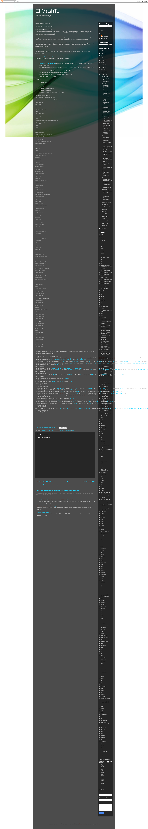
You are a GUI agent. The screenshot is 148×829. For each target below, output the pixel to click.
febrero (104, 223)
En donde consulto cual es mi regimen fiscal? (107, 116)
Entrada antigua (89, 481)
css (101, 423)
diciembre (105, 76)
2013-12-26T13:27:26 (131, 358)
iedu (102, 527)
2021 (102, 55)
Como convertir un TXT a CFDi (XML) (107, 148)
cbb (102, 292)
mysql (102, 580)
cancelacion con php (106, 279)
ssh (101, 682)
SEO (102, 664)
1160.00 (55, 358)
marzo (104, 220)
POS (102, 619)
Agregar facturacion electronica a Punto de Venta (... (107, 86)
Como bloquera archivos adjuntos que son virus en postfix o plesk (57, 490)
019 (86, 391)
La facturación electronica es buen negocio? (106, 186)
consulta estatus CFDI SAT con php (106, 350)
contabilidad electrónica (104, 358)
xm (101, 747)
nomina (56, 430)
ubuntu (102, 708)
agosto (104, 209)
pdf (101, 610)
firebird (102, 478)
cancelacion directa (106, 281)
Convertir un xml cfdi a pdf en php (106, 372)
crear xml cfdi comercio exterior (105, 387)
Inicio (67, 481)
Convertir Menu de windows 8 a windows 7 (107, 122)
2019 (102, 60)
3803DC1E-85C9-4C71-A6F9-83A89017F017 (78, 408)
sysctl (102, 690)
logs (102, 564)
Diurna (90, 388)
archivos (103, 251)
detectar (103, 429)
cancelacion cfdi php (106, 272)
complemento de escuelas (105, 326)
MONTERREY (75, 361)
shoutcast (103, 670)
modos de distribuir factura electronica (107, 191)
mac (102, 568)
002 (85, 395)
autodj (102, 253)
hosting (102, 515)
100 (89, 361)
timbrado (103, 696)
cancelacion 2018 (105, 270)
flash (102, 482)
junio (103, 213)
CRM (102, 417)
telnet (102, 692)
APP (102, 249)
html (102, 519)
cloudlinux (103, 317)
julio (103, 211)
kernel (102, 554)
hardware (103, 511)
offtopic (102, 600)
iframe (102, 529)
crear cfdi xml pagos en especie (106, 383)
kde (102, 552)
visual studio (68, 430)
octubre (104, 204)
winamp (103, 735)
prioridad (103, 623)
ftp (101, 484)
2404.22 (61, 391)
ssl (101, 684)
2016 (102, 67)
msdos (102, 578)
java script (103, 548)
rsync (102, 649)
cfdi (101, 304)
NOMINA (93, 374)
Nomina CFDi (105, 97)
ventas (102, 712)
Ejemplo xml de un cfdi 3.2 (44, 512)
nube (102, 593)
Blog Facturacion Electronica (102, 767)
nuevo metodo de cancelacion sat (105, 595)
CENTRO (138, 361)
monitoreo (103, 574)
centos (102, 298)
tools (102, 704)
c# (101, 261)
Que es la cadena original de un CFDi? (107, 153)
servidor (103, 666)
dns (102, 437)
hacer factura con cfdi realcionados (105, 493)
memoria (103, 572)
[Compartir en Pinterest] (66, 428)
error (102, 459)
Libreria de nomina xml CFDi (106, 93)
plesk (102, 617)
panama (103, 608)
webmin (103, 729)
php (60, 430)
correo (102, 379)
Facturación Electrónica (102, 775)
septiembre (105, 206)
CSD (102, 421)
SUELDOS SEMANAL (114, 391)
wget (102, 731)
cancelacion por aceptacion (105, 284)
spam (102, 678)
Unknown (104, 38)
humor (102, 525)
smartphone (104, 672)
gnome (102, 488)
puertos (103, 629)
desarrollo (103, 427)
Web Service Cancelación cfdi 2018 (105, 724)
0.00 (66, 378)
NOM (122, 374)
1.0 (60, 408)
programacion (104, 625)
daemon (103, 425)
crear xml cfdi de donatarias (105, 399)
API (101, 247)
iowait (102, 535)
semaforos (103, 659)
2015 (102, 69)
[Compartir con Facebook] (64, 428)
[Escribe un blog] (61, 428)
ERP (102, 457)
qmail (102, 631)
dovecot (103, 443)
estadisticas (104, 461)
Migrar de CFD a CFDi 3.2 (106, 164)
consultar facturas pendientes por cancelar (105, 354)
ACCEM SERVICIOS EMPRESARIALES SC (61, 359)
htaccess (103, 517)
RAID (102, 639)
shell (102, 668)
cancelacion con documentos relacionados (105, 276)
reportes (103, 643)
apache (103, 244)
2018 (102, 62)
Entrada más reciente (43, 481)
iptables (103, 542)
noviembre (105, 202)
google (102, 490)
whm (102, 733)
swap (102, 688)
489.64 (72, 398)
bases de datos (105, 257)
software (103, 676)
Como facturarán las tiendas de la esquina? (107, 127)
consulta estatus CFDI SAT (105, 341)
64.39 (74, 400)
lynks (102, 566)
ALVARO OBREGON (143, 369)
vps (101, 716)
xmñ (102, 756)
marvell (102, 570)
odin (102, 598)
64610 (58, 363)
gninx (102, 486)
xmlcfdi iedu (104, 754)
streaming (103, 686)
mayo (104, 216)
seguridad (103, 657)
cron (102, 419)
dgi (101, 431)
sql (101, 680)
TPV (102, 706)
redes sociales (104, 641)
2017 (102, 65)
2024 (102, 51)
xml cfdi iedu (104, 752)
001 (85, 393)
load (102, 560)
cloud (102, 315)
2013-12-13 (60, 388)
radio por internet (105, 637)
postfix (102, 621)
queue (102, 633)
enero (104, 225)
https (102, 523)
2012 (102, 228)
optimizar (103, 606)
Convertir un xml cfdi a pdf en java (106, 369)
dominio (103, 441)
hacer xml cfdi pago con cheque (106, 508)
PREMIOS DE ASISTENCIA (116, 395)
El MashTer (48, 11)
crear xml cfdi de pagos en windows (106, 407)
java (102, 546)
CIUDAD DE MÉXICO (73, 369)
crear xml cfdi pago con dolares (106, 414)
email (102, 454)
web (102, 718)
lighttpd (102, 556)
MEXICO (117, 369)
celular (102, 296)
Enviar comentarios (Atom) (50, 485)
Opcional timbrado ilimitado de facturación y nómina (49, 56)
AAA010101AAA (81, 359)
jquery (102, 550)
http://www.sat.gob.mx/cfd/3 (76, 358)
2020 (102, 58)
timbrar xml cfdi (105, 702)
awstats (103, 255)
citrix (102, 313)
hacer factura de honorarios (105, 496)
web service (104, 720)
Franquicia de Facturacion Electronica (106, 111)
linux (102, 558)
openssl (103, 604)
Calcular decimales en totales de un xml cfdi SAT (106, 267)
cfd (101, 302)
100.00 (54, 374)
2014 (102, 72)
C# (101, 263)
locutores (103, 562)
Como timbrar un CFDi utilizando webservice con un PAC (107, 159)
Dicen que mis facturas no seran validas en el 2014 (106, 138)
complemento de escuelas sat (105, 332)
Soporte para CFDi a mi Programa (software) (105, 173)
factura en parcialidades (104, 469)
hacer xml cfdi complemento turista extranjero (106, 504)
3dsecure (103, 238)
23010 (57, 369)
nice (102, 587)
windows (103, 737)
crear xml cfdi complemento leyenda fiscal (104, 395)
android (103, 240)
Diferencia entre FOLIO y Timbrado (106, 132)
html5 (102, 521)
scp (101, 653)
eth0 (102, 463)
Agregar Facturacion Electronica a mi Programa (107, 180)
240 (86, 363)
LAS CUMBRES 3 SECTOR (139, 363)
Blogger (99, 824)
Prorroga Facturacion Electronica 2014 (106, 101)
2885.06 (72, 390)
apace (102, 243)
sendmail (103, 661)
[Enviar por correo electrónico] (59, 428)
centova (103, 300)
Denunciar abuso (104, 759)
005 (59, 401)
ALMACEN (122, 388)
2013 (102, 74)
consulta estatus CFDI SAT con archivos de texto (105, 346)
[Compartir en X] (63, 428)
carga (102, 290)
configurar (103, 339)
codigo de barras (105, 319)
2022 (102, 53)
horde (102, 513)
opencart (103, 602)
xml (73, 430)
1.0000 (116, 358)
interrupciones (104, 533)
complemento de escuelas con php (105, 329)
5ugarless (82, 824)
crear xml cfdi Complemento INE (105, 390)
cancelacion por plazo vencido (105, 287)
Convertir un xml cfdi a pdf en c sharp (106, 365)
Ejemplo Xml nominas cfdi (106, 106)
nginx (102, 584)
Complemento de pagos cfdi (105, 336)
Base (76, 388)
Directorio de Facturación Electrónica (106, 80)
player (102, 615)
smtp (102, 674)
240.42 (61, 393)
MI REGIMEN (58, 364)
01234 (62, 361)
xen (102, 743)
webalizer (103, 727)
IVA (72, 381)
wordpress (103, 741)
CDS (102, 294)
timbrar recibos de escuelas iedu (105, 699)
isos (102, 544)
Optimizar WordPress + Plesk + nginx (47, 506)
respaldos (103, 645)
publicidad (103, 627)
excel (102, 465)
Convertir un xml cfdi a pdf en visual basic (106, 376)
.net (102, 234)
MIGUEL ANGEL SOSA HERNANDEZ (60, 368)
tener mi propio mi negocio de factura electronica (107, 197)
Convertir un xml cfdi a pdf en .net (106, 362)
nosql (102, 591)
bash (102, 259)
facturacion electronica (47, 430)
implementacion (105, 531)
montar (102, 576)
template (103, 694)
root (102, 647)
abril (103, 218)
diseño (102, 433)
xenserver (103, 745)
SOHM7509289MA (79, 368)
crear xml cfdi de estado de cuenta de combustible (106, 403)
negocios (103, 582)
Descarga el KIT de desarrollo (47, 63)
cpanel (102, 381)
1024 (90, 369)
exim (102, 467)
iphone (102, 540)
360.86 (74, 403)
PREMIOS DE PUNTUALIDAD (116, 393)
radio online (104, 635)
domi (102, 439)
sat (101, 651)
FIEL (102, 476)
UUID (102, 710)
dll (101, 435)
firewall (102, 480)
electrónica (103, 453)
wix (101, 739)
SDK (63, 430)
